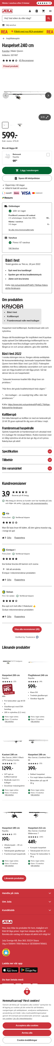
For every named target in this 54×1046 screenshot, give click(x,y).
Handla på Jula (10, 893)
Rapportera (19, 538)
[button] (6, 952)
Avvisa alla (27, 1033)
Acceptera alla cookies (27, 1025)
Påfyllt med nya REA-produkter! (28, 31)
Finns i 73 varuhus (37, 720)
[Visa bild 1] (5, 125)
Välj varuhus (11, 25)
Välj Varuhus (14, 248)
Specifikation (10, 451)
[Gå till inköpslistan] (37, 11)
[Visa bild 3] (20, 125)
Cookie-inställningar (27, 1040)
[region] (27, 1015)
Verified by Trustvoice (25, 637)
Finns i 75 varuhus (11, 865)
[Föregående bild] (6, 95)
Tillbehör (7, 460)
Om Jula (6, 901)
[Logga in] (30, 11)
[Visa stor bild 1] (27, 95)
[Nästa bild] (48, 95)
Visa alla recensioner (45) (27, 629)
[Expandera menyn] (50, 11)
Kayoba (5, 51)
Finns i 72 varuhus (11, 720)
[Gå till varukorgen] (43, 11)
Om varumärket (12, 468)
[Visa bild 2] (12, 125)
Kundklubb (8, 910)
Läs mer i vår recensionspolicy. (35, 503)
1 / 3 (42, 117)
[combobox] (27, 18)
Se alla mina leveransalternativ (21, 230)
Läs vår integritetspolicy (22, 1018)
